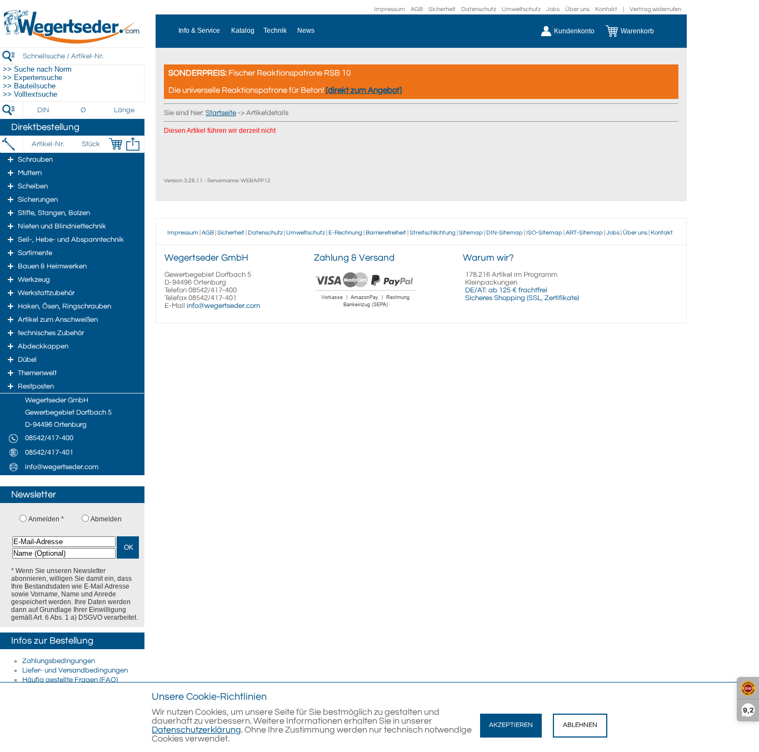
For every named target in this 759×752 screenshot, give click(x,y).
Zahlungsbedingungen (58, 661)
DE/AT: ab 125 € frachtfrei (506, 290)
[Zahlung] (366, 308)
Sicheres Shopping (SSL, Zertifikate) (522, 298)
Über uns (577, 9)
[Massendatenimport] (132, 144)
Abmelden (106, 519)
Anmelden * (46, 519)
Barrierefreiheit (386, 233)
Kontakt (606, 9)
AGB (417, 9)
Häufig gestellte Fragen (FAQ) (70, 680)
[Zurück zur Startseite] (72, 41)
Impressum (389, 9)
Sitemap (471, 233)
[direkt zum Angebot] (364, 90)
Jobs (553, 9)
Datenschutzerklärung (196, 729)
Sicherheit (442, 9)
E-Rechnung (345, 233)
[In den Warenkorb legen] (115, 144)
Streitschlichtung (433, 233)
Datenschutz (478, 9)
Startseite (221, 113)
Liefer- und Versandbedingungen (75, 670)
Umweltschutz (521, 9)
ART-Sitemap (584, 233)
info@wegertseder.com (223, 306)
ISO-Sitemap (544, 233)
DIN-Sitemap (504, 233)
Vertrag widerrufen (655, 9)
